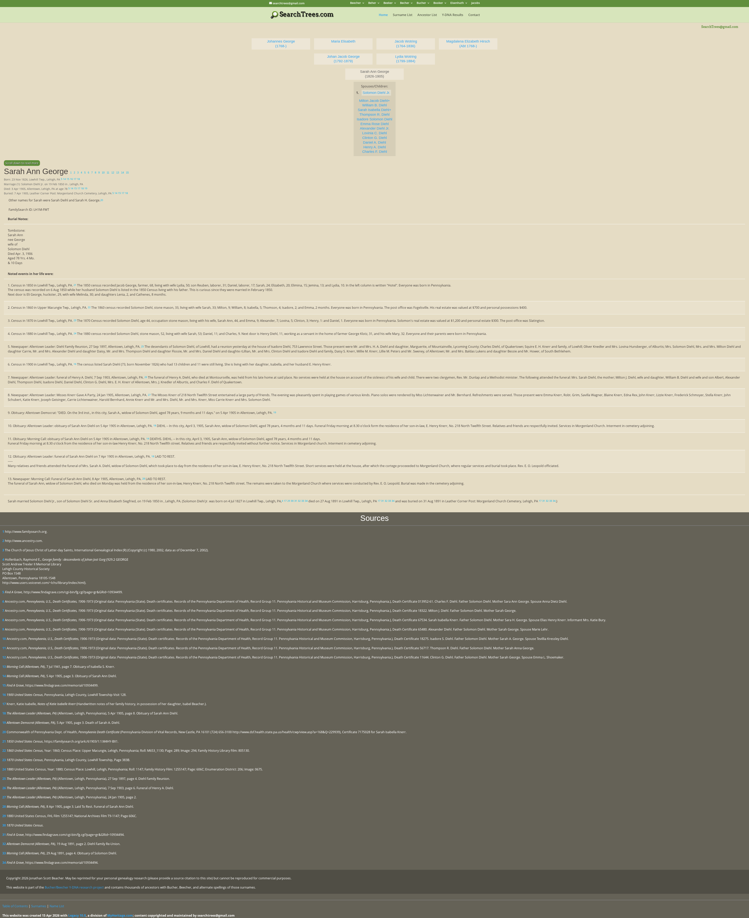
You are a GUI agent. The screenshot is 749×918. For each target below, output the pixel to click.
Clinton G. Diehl (374, 138)
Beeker (388, 3)
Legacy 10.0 (77, 915)
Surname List (402, 15)
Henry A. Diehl (374, 147)
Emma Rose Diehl (374, 124)
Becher (404, 3)
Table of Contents (15, 906)
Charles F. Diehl (374, 152)
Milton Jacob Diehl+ (374, 101)
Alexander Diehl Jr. (374, 128)
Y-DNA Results (452, 15)
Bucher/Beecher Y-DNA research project (74, 887)
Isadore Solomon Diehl (374, 119)
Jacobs (475, 3)
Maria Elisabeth (343, 41)
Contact (474, 15)
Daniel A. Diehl (374, 142)
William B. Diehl (374, 105)
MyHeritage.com (120, 915)
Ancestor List (427, 15)
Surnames (38, 906)
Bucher (421, 3)
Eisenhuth (457, 3)
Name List (57, 906)
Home (383, 15)
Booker (438, 3)
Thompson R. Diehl (374, 115)
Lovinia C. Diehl (374, 133)
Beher (372, 3)
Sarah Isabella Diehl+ (374, 110)
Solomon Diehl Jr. (376, 93)
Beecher (355, 3)
